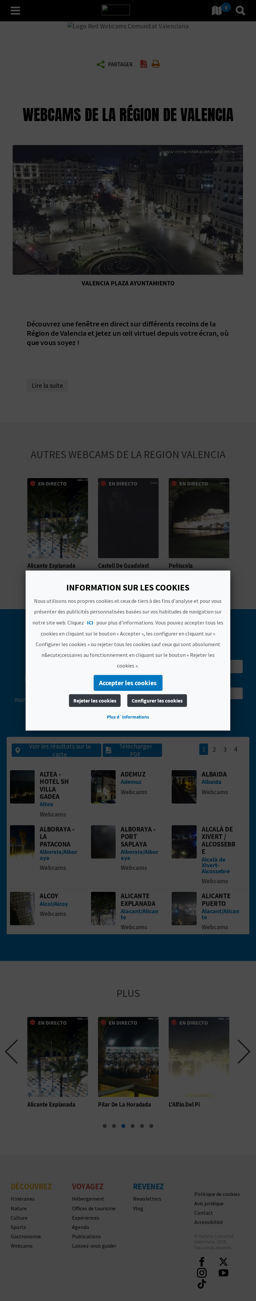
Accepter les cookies (128, 683)
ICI (90, 622)
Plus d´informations (128, 717)
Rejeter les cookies (94, 700)
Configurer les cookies (157, 700)
